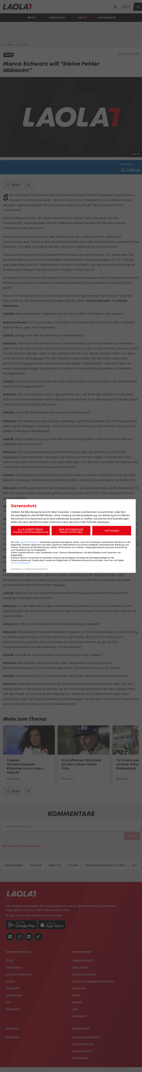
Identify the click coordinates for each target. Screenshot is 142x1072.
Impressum (17, 569)
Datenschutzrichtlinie (37, 569)
